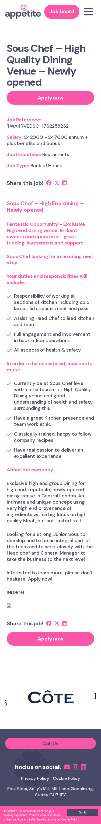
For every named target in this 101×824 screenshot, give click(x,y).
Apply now (50, 97)
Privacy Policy (35, 778)
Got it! (82, 812)
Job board (61, 11)
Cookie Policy (69, 819)
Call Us (50, 743)
